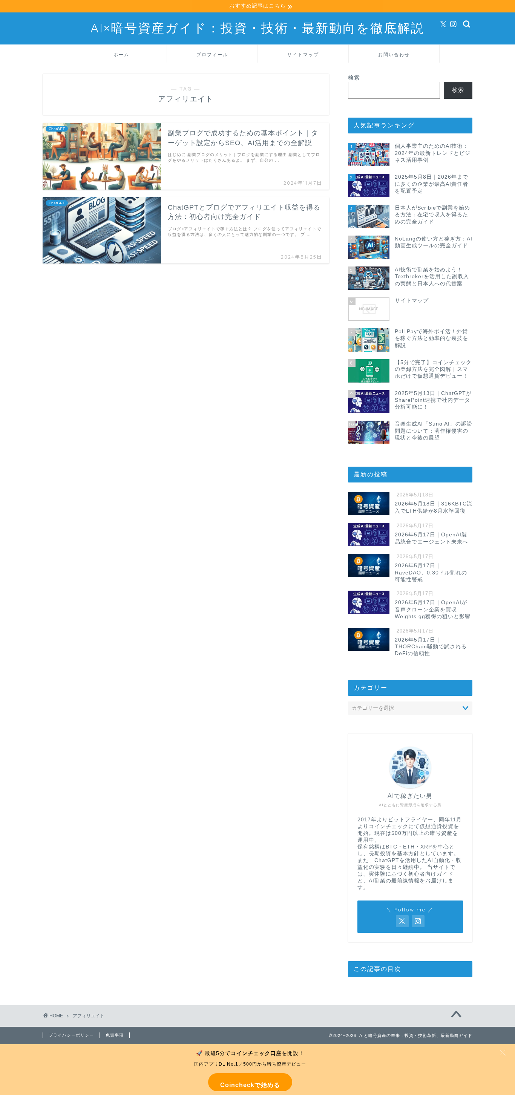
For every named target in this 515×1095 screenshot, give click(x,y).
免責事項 (115, 1035)
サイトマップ (303, 54)
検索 (354, 77)
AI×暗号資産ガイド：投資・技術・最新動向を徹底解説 (257, 27)
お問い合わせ (394, 54)
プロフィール (212, 54)
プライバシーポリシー (71, 1035)
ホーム (121, 54)
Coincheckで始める (250, 1085)
